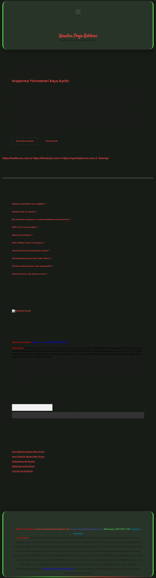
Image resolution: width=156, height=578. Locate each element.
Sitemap (103, 158)
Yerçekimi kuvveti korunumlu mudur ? (31, 250)
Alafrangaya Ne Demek (23, 461)
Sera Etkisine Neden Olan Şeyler (28, 452)
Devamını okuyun (27, 142)
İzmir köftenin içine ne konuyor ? (28, 243)
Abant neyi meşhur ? (22, 235)
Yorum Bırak (52, 141)
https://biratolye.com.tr (47, 158)
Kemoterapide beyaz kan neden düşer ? (31, 258)
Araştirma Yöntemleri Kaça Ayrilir (40, 80)
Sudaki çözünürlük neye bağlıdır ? (29, 204)
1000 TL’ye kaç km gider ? (25, 227)
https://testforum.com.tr (17, 158)
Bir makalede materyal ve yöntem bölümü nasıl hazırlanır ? (41, 219)
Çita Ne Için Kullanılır (22, 471)
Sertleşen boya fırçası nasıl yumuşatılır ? (32, 266)
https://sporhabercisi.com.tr (79, 158)
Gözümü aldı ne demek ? (24, 212)
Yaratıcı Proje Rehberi (78, 36)
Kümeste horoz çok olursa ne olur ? (29, 274)
